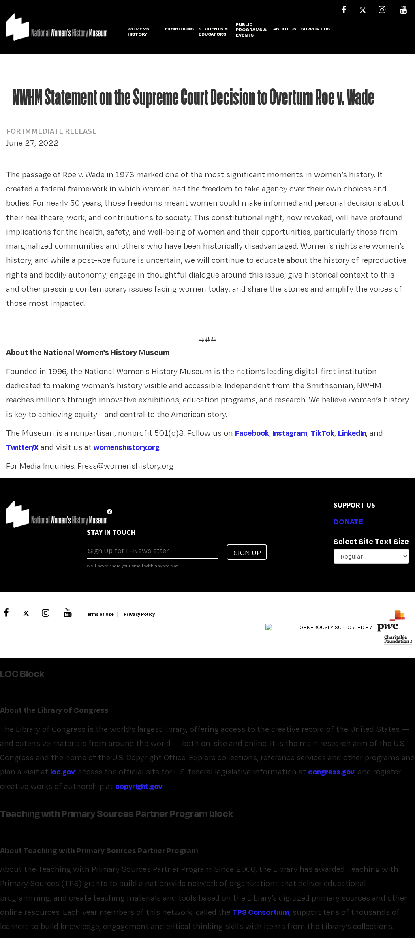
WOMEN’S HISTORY (138, 31)
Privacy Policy (139, 614)
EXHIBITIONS (179, 29)
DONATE (348, 521)
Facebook (252, 433)
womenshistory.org (126, 447)
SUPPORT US (315, 29)
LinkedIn (352, 433)
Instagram (289, 433)
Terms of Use (99, 614)
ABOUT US (284, 29)
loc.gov (62, 771)
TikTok (322, 433)
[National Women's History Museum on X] (362, 9)
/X (35, 447)
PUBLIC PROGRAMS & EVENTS (251, 30)
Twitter (19, 447)
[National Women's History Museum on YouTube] (403, 9)
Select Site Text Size (371, 541)
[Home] (56, 31)
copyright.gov (138, 786)
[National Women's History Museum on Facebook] (343, 9)
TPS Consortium (261, 912)
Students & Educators (213, 31)
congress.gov (331, 771)
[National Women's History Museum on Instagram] (381, 9)
